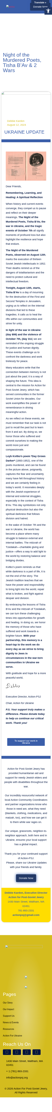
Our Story (8, 1002)
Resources (8, 1029)
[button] (24, 6)
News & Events (11, 1022)
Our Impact (8, 1009)
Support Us (8, 1016)
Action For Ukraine (12, 1035)
